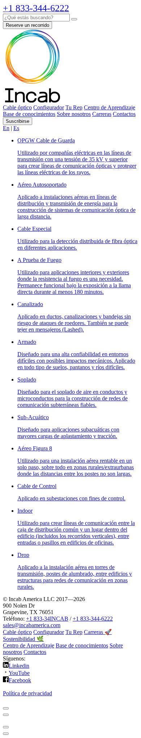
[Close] (6, 708)
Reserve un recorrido (27, 25)
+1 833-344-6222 (93, 619)
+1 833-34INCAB (47, 619)
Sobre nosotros (74, 114)
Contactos (124, 114)
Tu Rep (73, 107)
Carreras (101, 114)
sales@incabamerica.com (31, 625)
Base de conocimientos (29, 114)
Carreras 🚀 (98, 632)
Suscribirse (17, 121)
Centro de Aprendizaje (109, 107)
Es (16, 128)
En (6, 128)
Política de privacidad (27, 693)
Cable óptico (17, 107)
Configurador (48, 107)
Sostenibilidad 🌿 (23, 639)
